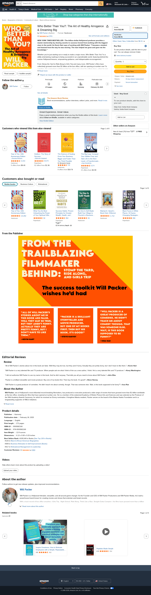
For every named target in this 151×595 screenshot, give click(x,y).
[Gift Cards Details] (52, 9)
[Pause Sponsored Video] (64, 541)
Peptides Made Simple (104, 549)
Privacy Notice (58, 588)
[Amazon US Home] (44, 581)
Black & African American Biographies (25, 441)
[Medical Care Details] (42, 9)
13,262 (23, 216)
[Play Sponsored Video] (106, 532)
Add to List (121, 117)
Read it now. (102, 100)
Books (4, 20)
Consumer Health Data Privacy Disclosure (77, 588)
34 (44, 218)
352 (67, 218)
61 (89, 218)
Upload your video (10, 470)
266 (133, 218)
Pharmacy (79, 9)
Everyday (88, 9)
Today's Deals (23, 9)
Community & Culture (31, 20)
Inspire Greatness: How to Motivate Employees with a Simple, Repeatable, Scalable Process (50, 548)
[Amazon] (8, 3)
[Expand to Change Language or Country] (111, 4)
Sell (56, 9)
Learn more (103, 115)
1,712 (112, 216)
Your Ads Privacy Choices (101, 588)
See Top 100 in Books (42, 438)
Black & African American (48, 20)
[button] (4, 9)
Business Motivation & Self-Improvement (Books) (29, 444)
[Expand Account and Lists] (128, 4)
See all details (42, 93)
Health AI (12, 9)
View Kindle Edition (47, 121)
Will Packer (44, 33)
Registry (63, 9)
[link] (20, 155)
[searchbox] (60, 3)
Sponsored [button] (5, 516)
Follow (26, 86)
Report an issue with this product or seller (55, 75)
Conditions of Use (46, 588)
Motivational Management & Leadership (26, 447)
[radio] (121, 28)
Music (71, 9)
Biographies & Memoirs (15, 20)
